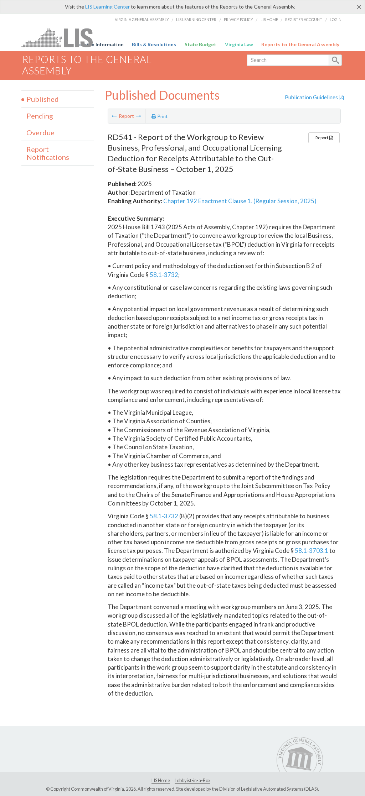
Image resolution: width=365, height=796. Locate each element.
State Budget (200, 44)
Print (162, 116)
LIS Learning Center (107, 7)
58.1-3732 (164, 274)
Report (322, 137)
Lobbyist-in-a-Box (192, 780)
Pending (39, 115)
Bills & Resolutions (154, 44)
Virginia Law (239, 44)
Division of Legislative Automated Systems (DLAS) (268, 789)
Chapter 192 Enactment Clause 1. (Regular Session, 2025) (240, 201)
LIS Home (269, 19)
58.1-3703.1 (311, 550)
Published (42, 99)
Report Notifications (47, 153)
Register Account (303, 19)
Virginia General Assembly (142, 19)
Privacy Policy (238, 19)
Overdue (40, 132)
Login (335, 19)
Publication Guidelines (312, 97)
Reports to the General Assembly (300, 44)
